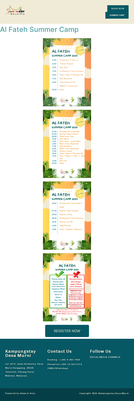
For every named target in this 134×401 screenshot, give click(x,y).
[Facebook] (91, 362)
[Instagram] (98, 362)
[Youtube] (105, 362)
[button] (118, 8)
